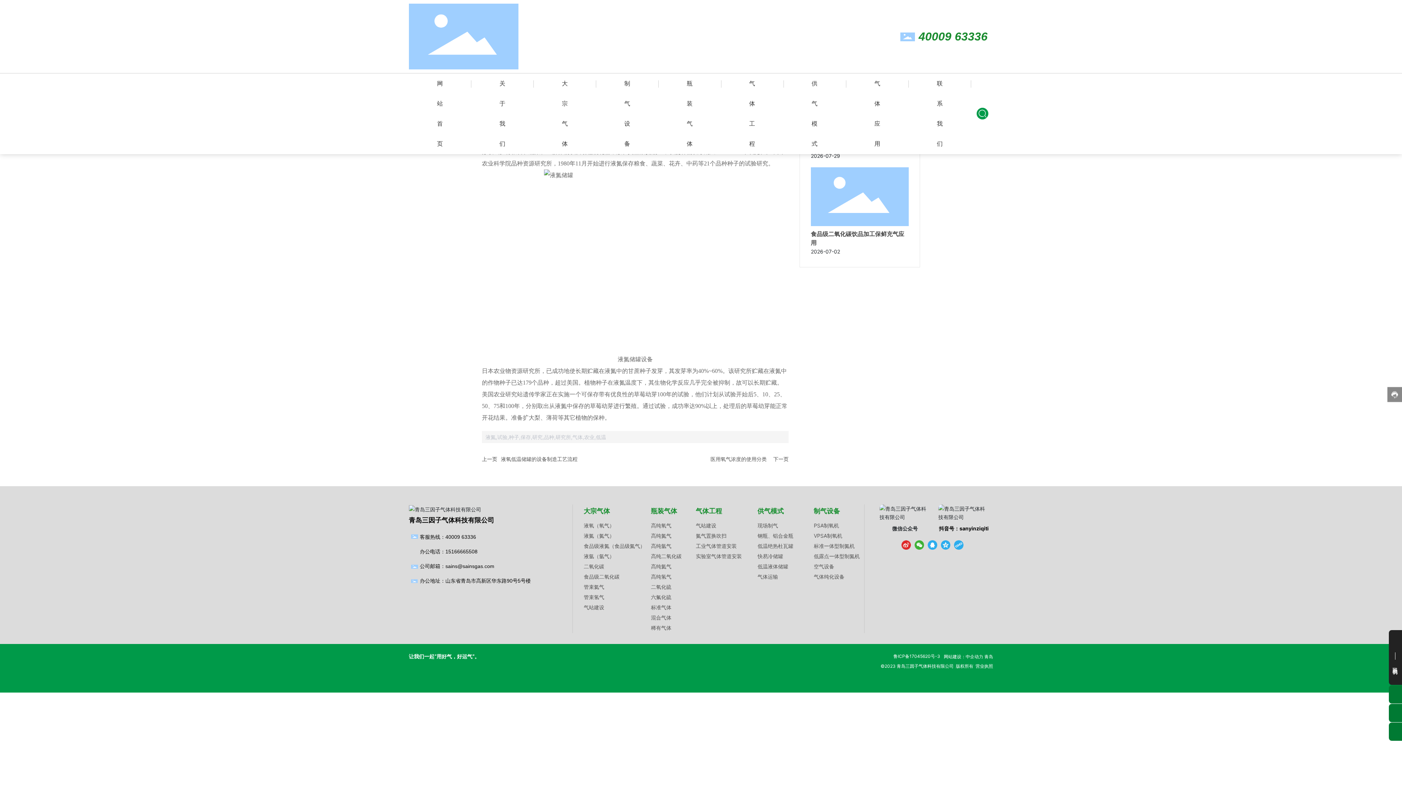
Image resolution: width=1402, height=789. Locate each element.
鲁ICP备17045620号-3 (916, 656)
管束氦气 (594, 587)
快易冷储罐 (770, 556)
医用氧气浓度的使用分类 (738, 459)
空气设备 (824, 566)
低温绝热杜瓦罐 (775, 546)
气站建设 (594, 607)
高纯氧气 (661, 525)
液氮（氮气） (599, 536)
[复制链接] (959, 545)
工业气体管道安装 (716, 546)
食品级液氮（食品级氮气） (614, 546)
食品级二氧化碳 (602, 576)
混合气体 (661, 617)
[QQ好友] (932, 545)
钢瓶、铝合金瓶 (775, 536)
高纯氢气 (661, 576)
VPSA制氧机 (828, 536)
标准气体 (661, 607)
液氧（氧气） (599, 525)
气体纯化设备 (829, 576)
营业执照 (984, 666)
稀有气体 (661, 628)
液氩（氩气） (599, 556)
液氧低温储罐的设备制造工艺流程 (539, 459)
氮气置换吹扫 (711, 536)
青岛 (988, 656)
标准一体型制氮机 (834, 546)
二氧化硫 (661, 587)
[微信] (919, 545)
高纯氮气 (661, 536)
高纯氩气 (661, 546)
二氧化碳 (594, 566)
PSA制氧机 (826, 525)
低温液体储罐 (773, 566)
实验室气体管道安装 (719, 556)
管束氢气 (594, 597)
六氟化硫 (661, 597)
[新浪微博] (906, 545)
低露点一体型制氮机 (837, 556)
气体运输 (768, 576)
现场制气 (768, 525)
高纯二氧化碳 (666, 556)
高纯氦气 (661, 566)
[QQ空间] (945, 545)
